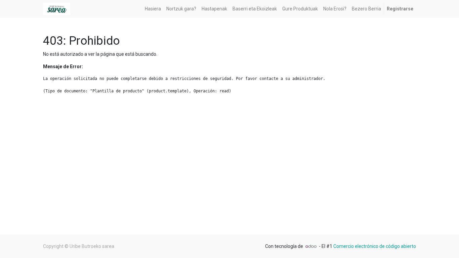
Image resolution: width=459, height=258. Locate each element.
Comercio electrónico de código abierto (374, 246)
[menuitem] (153, 9)
